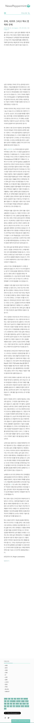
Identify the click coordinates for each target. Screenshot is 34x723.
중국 (11, 706)
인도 (27, 703)
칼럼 (25, 28)
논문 (11, 484)
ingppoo (16, 28)
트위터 (22, 706)
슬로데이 (18, 701)
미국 (22, 699)
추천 (6, 686)
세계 (23, 28)
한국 (6, 668)
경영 (6, 672)
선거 (8, 701)
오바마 (17, 703)
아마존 (26, 701)
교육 (9, 699)
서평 (5, 701)
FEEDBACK (15, 721)
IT (5, 675)
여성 (11, 703)
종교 (8, 706)
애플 (5, 703)
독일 (15, 699)
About (7, 691)
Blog (7, 689)
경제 (20, 28)
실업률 (22, 701)
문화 (6, 679)
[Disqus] (17, 587)
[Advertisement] (17, 65)
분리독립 (26, 699)
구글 (12, 699)
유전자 (24, 703)
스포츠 (7, 682)
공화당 (5, 699)
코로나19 (18, 706)
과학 (6, 677)
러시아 (18, 699)
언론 (8, 703)
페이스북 (27, 706)
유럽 (21, 703)
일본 (5, 706)
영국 (14, 703)
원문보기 (6, 561)
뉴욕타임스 (10, 149)
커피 (14, 706)
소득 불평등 (13, 701)
